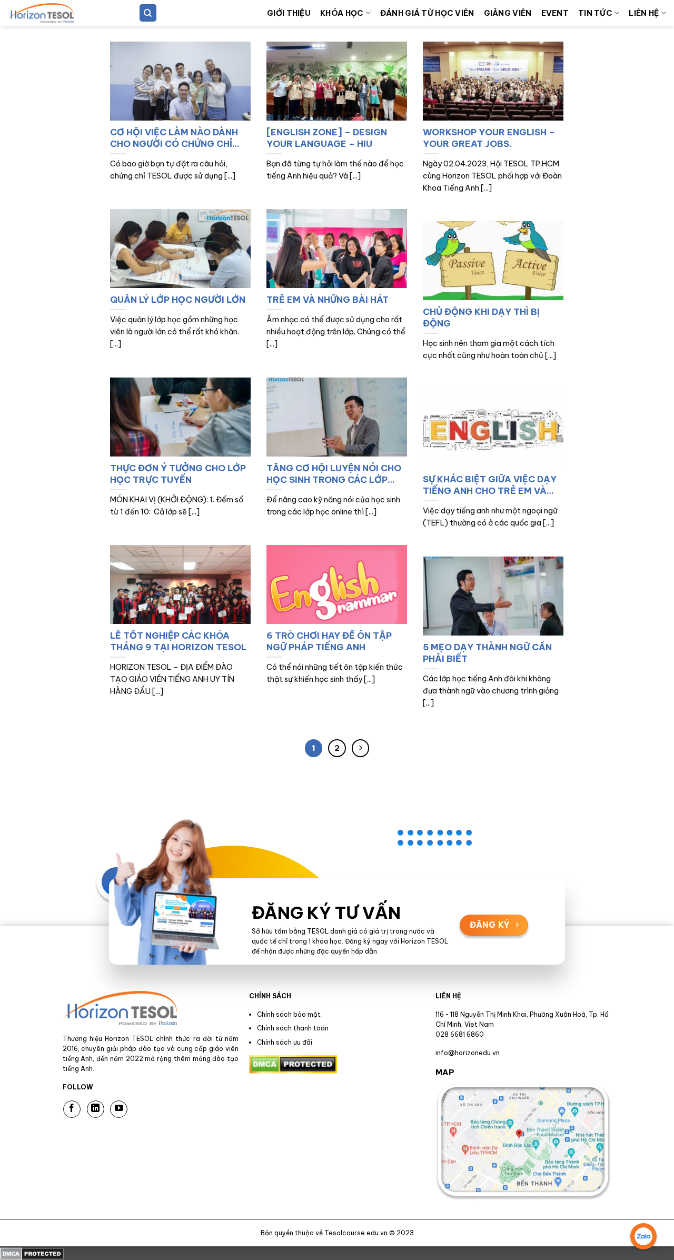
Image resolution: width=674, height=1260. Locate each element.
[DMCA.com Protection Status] (32, 1252)
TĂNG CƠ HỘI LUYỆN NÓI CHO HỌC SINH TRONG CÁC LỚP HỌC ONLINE (333, 473)
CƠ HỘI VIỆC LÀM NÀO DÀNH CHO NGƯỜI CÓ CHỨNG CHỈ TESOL (174, 137)
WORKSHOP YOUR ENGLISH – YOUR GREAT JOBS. (489, 137)
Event (555, 13)
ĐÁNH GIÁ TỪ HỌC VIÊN (427, 13)
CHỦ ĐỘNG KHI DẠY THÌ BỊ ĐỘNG (481, 317)
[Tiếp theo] (361, 748)
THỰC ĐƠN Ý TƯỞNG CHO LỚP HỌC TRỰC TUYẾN (178, 473)
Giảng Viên (508, 13)
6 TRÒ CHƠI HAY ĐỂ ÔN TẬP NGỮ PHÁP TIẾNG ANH (329, 641)
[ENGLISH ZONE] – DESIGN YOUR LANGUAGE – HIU (326, 137)
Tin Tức (595, 13)
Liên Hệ (644, 13)
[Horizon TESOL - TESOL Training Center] (60, 13)
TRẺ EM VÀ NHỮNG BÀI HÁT (327, 299)
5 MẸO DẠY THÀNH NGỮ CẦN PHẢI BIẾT (487, 652)
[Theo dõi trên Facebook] (72, 1109)
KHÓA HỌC (341, 13)
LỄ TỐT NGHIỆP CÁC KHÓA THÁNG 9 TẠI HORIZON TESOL (178, 641)
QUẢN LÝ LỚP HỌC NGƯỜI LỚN (177, 299)
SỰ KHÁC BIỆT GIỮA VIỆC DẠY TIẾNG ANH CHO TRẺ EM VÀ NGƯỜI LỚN (490, 484)
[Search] (148, 13)
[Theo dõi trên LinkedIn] (95, 1109)
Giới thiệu (289, 13)
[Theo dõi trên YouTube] (118, 1109)
